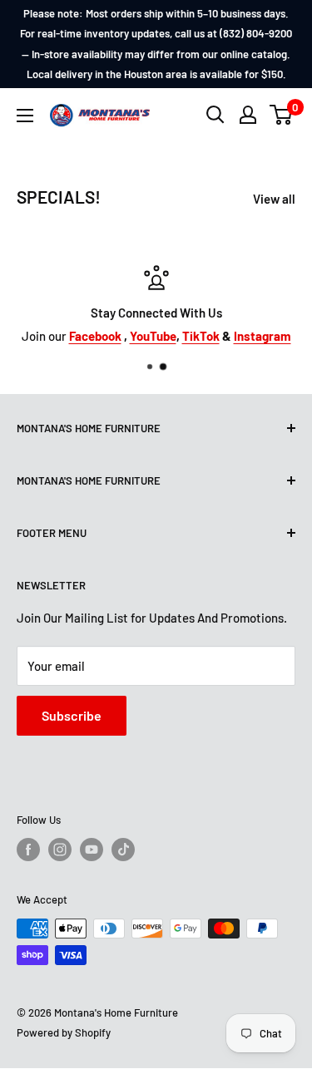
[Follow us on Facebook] (28, 849)
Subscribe (72, 715)
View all (274, 198)
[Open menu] (25, 115)
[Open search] (215, 115)
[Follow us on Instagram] (60, 849)
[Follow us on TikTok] (123, 849)
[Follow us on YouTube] (91, 849)
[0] (281, 115)
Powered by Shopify (64, 1032)
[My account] (248, 115)
